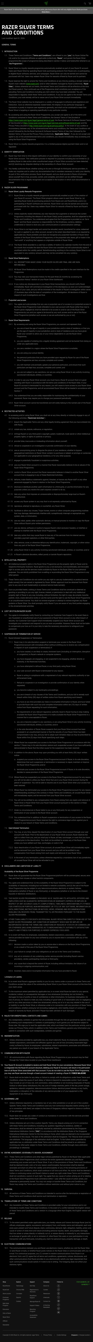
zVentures (46, 1297)
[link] (46, 3)
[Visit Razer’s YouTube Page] (58, 1301)
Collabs (18, 1301)
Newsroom (46, 1293)
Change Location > (85, 1335)
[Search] (85, 3)
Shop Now (46, 12)
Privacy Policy (47, 1335)
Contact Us (46, 1301)
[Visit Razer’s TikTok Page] (58, 1304)
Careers (45, 1290)
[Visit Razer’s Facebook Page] (58, 1286)
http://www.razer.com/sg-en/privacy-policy (46, 126)
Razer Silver (6, 1317)
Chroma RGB (20, 1290)
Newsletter (6, 1325)
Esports (18, 1297)
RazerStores (6, 1286)
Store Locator (7, 1293)
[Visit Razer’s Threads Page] (58, 1293)
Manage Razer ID (35, 1301)
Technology (19, 1286)
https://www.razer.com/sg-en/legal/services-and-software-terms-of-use (51, 123)
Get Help (32, 1286)
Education (6, 1309)
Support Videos (34, 1305)
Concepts (19, 1293)
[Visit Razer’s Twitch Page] (58, 1308)
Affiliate (5, 1321)
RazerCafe (6, 1290)
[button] (2, 3)
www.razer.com (32, 84)
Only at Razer (7, 1313)
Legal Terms (35, 1335)
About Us (46, 1286)
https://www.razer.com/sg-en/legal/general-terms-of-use (31, 120)
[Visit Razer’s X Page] (58, 1297)
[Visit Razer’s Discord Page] (58, 1312)
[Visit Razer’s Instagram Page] (58, 1289)
